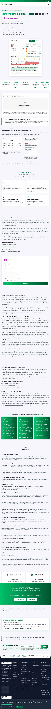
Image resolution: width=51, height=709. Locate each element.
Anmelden (44, 646)
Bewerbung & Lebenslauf (26, 680)
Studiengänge (15, 686)
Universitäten (15, 689)
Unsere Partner (25, 653)
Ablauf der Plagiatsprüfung (13, 628)
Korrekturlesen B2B (45, 679)
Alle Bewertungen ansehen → (37, 414)
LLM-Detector (21, 608)
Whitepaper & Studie (25, 686)
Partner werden (44, 688)
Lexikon (34, 662)
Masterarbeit (23, 673)
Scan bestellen (32, 599)
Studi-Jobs (15, 667)
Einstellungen (11, 706)
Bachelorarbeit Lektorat (25, 671)
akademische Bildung (6, 668)
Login (48, 1)
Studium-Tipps (15, 665)
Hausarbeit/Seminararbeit (26, 675)
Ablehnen (4, 706)
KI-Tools (14, 672)
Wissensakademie (16, 669)
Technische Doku (24, 689)
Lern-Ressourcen (5, 677)
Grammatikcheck (35, 669)
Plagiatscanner (43, 401)
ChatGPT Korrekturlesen (12, 608)
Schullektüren (35, 686)
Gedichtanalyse (35, 684)
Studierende (4, 666)
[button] (25, 57)
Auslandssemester (16, 680)
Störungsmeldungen (45, 692)
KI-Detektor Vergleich (30, 608)
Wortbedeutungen (36, 675)
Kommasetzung (35, 667)
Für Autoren (25, 1)
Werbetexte (23, 684)
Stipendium (15, 676)
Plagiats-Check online (40, 608)
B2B (32, 1)
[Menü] (48, 4)
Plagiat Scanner (42, 509)
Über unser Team (44, 681)
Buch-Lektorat (24, 678)
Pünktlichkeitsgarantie (45, 677)
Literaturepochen (35, 689)
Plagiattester (30, 564)
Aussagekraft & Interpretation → (12, 124)
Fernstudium (15, 678)
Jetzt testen (25, 283)
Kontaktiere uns (44, 669)
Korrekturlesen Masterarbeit (30, 559)
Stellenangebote (44, 690)
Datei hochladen (20, 599)
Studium (4, 669)
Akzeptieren (19, 706)
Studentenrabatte (16, 674)
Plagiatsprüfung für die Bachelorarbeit (14, 405)
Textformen (24, 662)
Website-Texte (24, 682)
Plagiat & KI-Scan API (45, 694)
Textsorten (34, 682)
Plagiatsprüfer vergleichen (26, 628)
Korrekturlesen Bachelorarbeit (15, 559)
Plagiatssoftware (5, 610)
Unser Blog (43, 671)
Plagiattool (3, 608)
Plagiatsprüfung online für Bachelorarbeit (32, 510)
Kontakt (37, 1)
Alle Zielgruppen (24, 665)
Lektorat (40, 558)
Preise (42, 1)
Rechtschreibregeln (36, 665)
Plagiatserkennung (22, 512)
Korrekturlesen (26, 558)
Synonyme (34, 678)
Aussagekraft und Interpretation (34, 163)
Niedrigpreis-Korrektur (6, 678)
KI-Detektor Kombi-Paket (10, 549)
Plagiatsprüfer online (31, 403)
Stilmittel (34, 680)
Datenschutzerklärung (43, 648)
